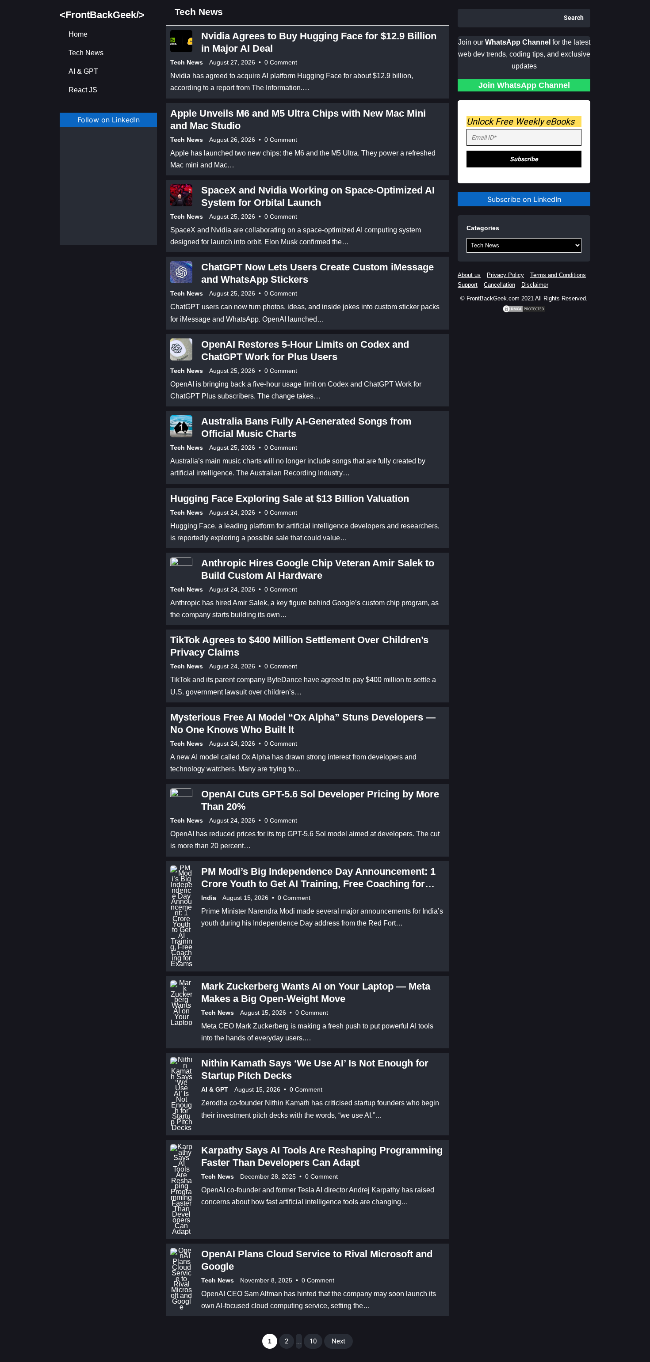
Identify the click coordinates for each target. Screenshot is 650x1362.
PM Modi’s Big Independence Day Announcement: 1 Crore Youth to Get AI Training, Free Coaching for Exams (318, 884)
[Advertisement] (108, 193)
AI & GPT (83, 71)
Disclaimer (534, 284)
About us (469, 275)
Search (574, 18)
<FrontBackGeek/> (102, 14)
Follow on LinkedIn (108, 119)
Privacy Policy (505, 275)
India (208, 897)
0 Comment (280, 62)
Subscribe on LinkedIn (524, 199)
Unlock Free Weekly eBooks (520, 121)
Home (78, 34)
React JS (83, 90)
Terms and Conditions (558, 275)
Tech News (86, 53)
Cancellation (499, 284)
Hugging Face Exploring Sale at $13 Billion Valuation (289, 498)
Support (468, 284)
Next (338, 1341)
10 (313, 1341)
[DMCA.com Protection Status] (524, 311)
